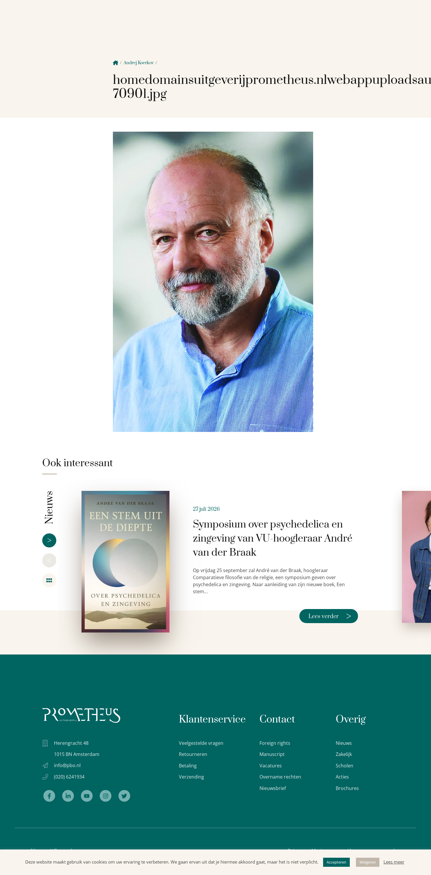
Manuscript (272, 754)
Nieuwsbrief (272, 788)
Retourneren (193, 754)
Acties (342, 777)
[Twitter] (124, 796)
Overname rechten (280, 777)
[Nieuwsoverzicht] (49, 580)
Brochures (347, 788)
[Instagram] (105, 796)
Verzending (191, 777)
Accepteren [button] (336, 862)
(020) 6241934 (69, 777)
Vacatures (270, 765)
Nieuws (344, 743)
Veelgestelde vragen (201, 743)
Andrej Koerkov (138, 63)
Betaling (188, 765)
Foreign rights (274, 743)
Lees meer (394, 862)
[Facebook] (49, 796)
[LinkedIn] (68, 796)
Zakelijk (344, 754)
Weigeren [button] (367, 862)
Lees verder (329, 616)
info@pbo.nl (67, 765)
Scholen (344, 765)
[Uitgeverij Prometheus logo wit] (81, 715)
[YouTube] (87, 796)
